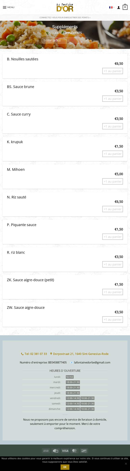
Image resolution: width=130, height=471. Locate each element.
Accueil (53, 33)
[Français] (112, 7)
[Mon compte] (118, 7)
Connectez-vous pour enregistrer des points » (65, 18)
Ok (65, 467)
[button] (9, 7)
